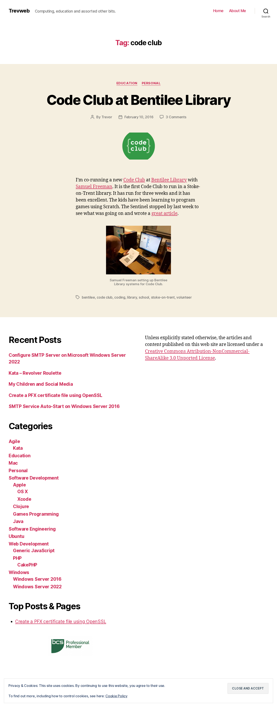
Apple (19, 485)
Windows (19, 572)
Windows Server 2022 (37, 586)
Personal (151, 83)
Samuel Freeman (94, 187)
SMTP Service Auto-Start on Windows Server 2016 (64, 406)
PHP (17, 558)
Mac (13, 463)
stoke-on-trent (163, 297)
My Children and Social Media (41, 384)
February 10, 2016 (138, 117)
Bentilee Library (169, 180)
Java (18, 521)
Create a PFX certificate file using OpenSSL (55, 395)
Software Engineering (32, 529)
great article (164, 213)
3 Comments (176, 117)
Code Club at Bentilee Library (139, 99)
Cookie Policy (116, 696)
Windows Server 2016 (37, 579)
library (132, 297)
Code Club (134, 180)
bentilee (88, 297)
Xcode (24, 499)
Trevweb (19, 10)
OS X (22, 491)
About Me (237, 10)
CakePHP (27, 565)
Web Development (29, 544)
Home (218, 10)
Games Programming (36, 514)
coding (119, 297)
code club (105, 297)
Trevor (106, 117)
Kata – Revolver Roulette (35, 373)
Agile (14, 441)
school (144, 297)
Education (126, 83)
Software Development (34, 478)
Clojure (21, 506)
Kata (18, 448)
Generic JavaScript (34, 550)
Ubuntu (16, 536)
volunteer (184, 297)
